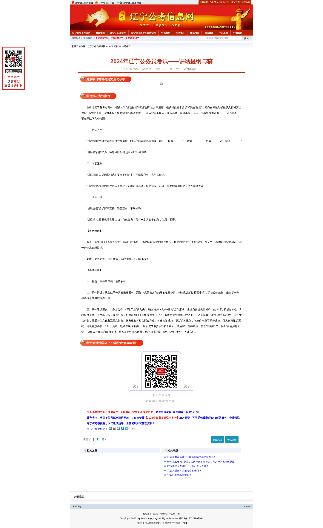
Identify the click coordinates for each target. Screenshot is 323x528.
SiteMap (214, 2)
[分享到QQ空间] (110, 428)
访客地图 (203, 2)
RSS (75, 506)
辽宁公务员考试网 (81, 33)
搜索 (246, 38)
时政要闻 (100, 33)
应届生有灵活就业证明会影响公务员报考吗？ (191, 457)
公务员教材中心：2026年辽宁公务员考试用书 (116, 38)
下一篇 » (101, 439)
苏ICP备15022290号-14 (191, 518)
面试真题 (208, 33)
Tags (80, 506)
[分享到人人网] (122, 428)
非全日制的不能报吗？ (179, 475)
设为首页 (235, 2)
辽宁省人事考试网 (132, 3)
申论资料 (165, 33)
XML (185, 523)
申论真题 (223, 33)
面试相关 (194, 33)
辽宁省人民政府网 (84, 3)
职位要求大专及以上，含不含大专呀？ (188, 466)
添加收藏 (246, 2)
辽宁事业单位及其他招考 (143, 33)
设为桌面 (224, 2)
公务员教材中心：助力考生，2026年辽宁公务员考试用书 (144, 412)
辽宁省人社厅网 (106, 3)
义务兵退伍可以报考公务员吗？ (184, 470)
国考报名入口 (78, 38)
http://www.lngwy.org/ (147, 518)
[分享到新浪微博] (114, 428)
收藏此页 (217, 439)
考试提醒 (231, 439)
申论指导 (126, 46)
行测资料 (180, 33)
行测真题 (237, 33)
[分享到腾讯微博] (118, 428)
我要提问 (191, 69)
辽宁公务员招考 (118, 33)
